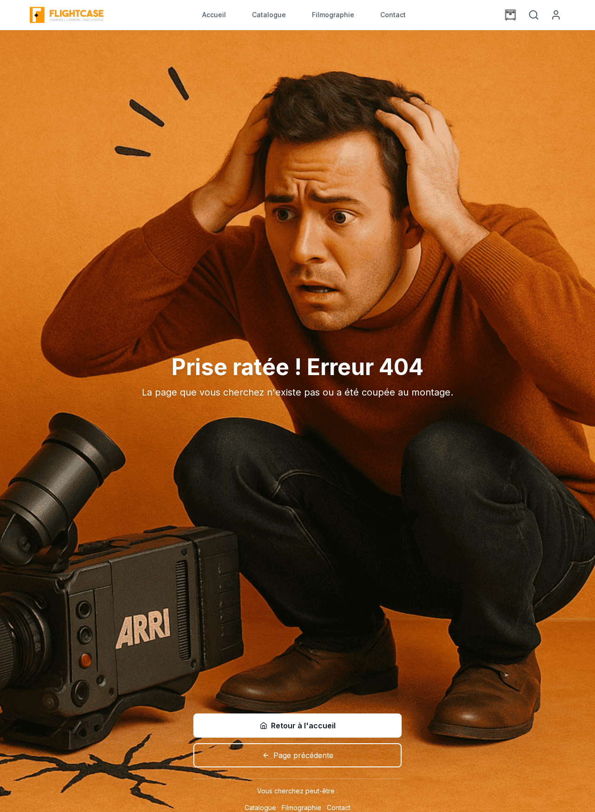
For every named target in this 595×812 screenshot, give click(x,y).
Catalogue (269, 15)
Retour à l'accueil (303, 725)
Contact (393, 15)
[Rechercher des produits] (533, 15)
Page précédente (303, 755)
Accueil (214, 15)
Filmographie (333, 15)
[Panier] (510, 15)
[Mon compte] (556, 15)
